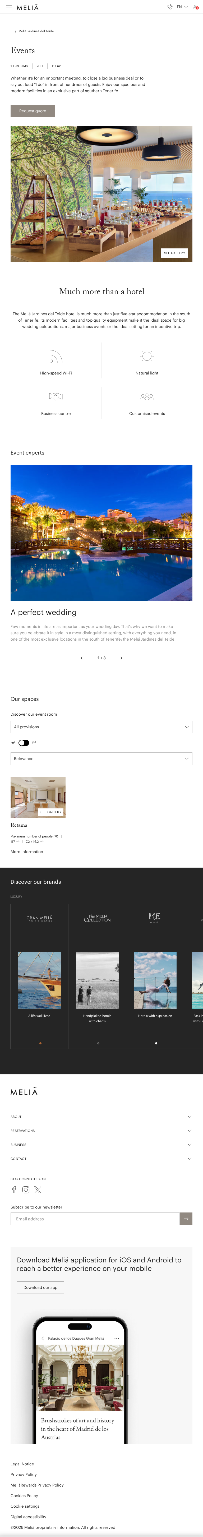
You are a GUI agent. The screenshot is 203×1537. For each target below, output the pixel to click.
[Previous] (84, 658)
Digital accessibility (28, 1516)
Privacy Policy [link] (24, 1474)
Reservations (23, 1131)
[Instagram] (26, 1189)
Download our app (40, 1287)
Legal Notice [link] (22, 1463)
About (16, 1117)
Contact (18, 1159)
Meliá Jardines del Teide (36, 31)
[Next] (118, 658)
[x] (37, 1189)
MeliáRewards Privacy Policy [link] (37, 1485)
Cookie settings (25, 1506)
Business (18, 1145)
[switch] (24, 743)
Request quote (32, 110)
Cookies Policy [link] (24, 1495)
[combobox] (182, 7)
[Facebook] (14, 1189)
